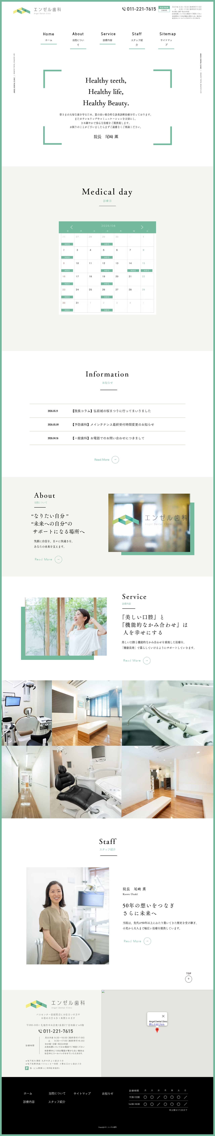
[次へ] (142, 227)
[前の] (71, 227)
